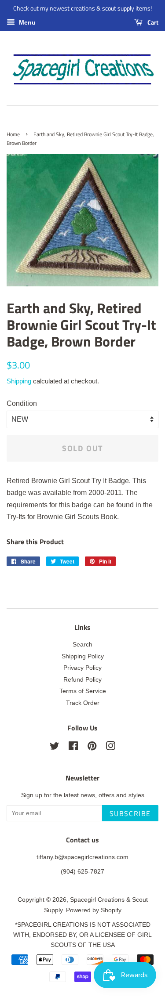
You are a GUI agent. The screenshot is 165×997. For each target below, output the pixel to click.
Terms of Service (82, 691)
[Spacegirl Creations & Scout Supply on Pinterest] (92, 747)
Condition (22, 403)
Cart (152, 22)
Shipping (19, 381)
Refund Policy (82, 679)
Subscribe (130, 813)
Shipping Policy (83, 656)
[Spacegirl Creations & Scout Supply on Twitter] (54, 747)
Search (82, 644)
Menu (26, 22)
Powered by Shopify (93, 910)
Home (13, 134)
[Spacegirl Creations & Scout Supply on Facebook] (73, 747)
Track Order (82, 703)
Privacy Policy (82, 668)
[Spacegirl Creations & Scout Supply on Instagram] (110, 747)
